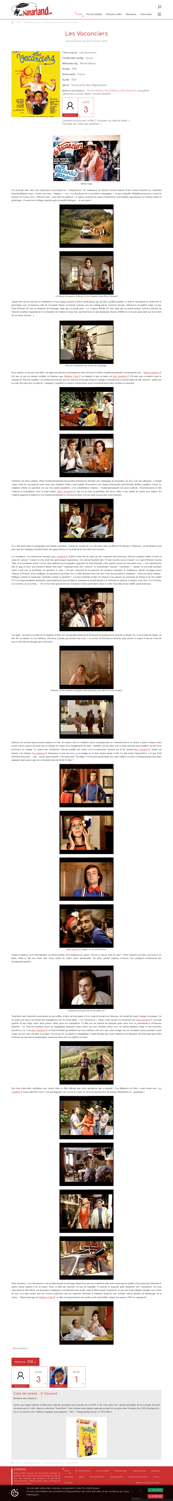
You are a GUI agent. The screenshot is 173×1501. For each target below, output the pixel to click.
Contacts (68, 1483)
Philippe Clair (71, 376)
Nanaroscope (139, 1471)
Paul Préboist (112, 90)
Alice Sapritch (128, 90)
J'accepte (156, 1490)
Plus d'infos (136, 1498)
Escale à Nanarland (138, 1477)
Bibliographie (116, 1477)
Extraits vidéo (114, 14)
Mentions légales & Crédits (147, 1483)
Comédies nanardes (32, 22)
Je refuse (156, 1496)
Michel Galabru (95, 90)
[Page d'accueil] (13, 22)
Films (79, 14)
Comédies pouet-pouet (53, 22)
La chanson (38, 753)
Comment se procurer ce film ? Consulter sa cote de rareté (95, 120)
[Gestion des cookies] (15, 1493)
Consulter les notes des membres (81, 124)
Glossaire (131, 14)
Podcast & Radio (97, 1477)
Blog (81, 1477)
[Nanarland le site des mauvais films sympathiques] (31, 10)
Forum (156, 1477)
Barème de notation (25, 1398)
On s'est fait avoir (83, 1471)
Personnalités (94, 14)
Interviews (146, 14)
